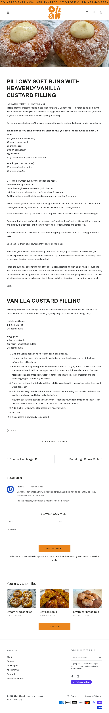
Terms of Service (90, 556)
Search (10, 661)
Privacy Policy (70, 556)
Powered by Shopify (14, 700)
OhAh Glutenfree (21, 696)
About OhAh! (13, 670)
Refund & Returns (16, 678)
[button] (87, 13)
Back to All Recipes (56, 441)
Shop (9, 657)
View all (54, 626)
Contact (11, 674)
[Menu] (8, 13)
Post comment (54, 549)
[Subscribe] (100, 658)
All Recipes (12, 665)
